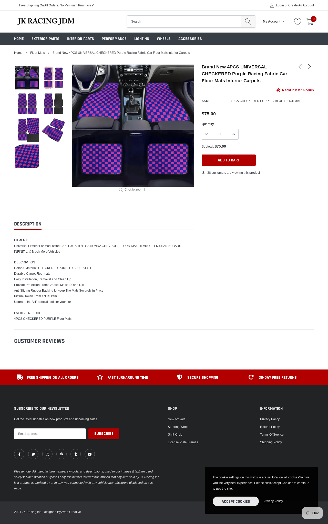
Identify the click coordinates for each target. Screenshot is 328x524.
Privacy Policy (270, 419)
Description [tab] (28, 224)
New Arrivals (176, 419)
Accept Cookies (236, 501)
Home (19, 39)
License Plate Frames (183, 442)
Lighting (141, 39)
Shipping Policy (271, 442)
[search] (248, 21)
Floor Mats (37, 53)
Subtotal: (208, 146)
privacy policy (273, 501)
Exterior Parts (45, 39)
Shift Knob (175, 434)
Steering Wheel (178, 427)
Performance (114, 39)
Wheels (164, 39)
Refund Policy (270, 427)
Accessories (190, 39)
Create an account (301, 5)
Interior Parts (80, 39)
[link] (300, 66)
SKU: (205, 101)
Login (280, 5)
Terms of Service (272, 434)
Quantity (208, 124)
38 (209, 172)
